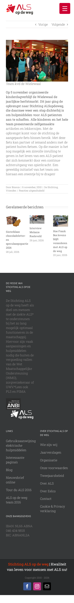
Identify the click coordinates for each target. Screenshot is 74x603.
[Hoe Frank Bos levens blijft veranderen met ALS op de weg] (60, 217)
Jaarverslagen (50, 452)
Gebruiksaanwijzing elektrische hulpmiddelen (21, 445)
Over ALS (47, 483)
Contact (46, 498)
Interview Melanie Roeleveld (36, 232)
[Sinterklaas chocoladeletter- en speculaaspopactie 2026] (13, 217)
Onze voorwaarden (54, 468)
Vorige (43, 24)
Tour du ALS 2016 (19, 490)
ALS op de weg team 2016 (16, 499)
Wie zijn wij (48, 444)
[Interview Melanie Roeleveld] (37, 217)
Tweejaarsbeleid (52, 475)
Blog (9, 470)
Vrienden (11, 190)
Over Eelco (48, 491)
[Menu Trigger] (64, 8)
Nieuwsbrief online (15, 479)
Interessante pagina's (15, 459)
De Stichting (51, 187)
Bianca (16, 187)
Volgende (58, 24)
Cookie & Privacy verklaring (52, 508)
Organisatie (48, 460)
